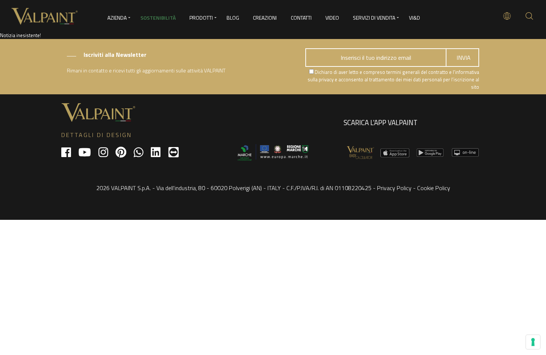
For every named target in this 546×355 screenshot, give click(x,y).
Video (332, 18)
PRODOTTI (201, 18)
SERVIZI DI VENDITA (374, 18)
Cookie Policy (433, 187)
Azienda (117, 18)
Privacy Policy (394, 187)
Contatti (301, 18)
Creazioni (265, 18)
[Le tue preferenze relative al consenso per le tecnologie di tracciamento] (533, 342)
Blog (233, 18)
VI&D (414, 18)
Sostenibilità (158, 18)
